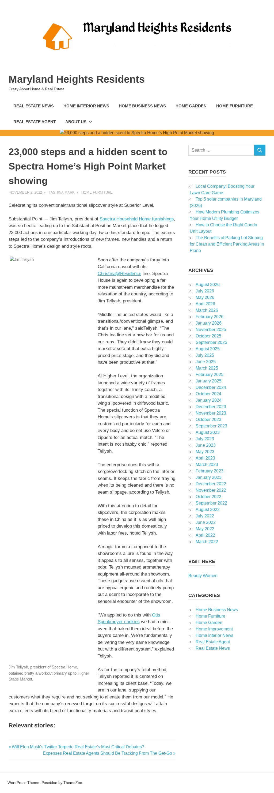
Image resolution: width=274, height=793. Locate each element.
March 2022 (207, 541)
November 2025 (211, 329)
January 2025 (209, 381)
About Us (75, 121)
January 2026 (209, 323)
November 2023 (211, 413)
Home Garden (191, 106)
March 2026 (207, 310)
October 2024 (208, 394)
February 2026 (209, 316)
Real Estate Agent (34, 121)
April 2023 (205, 458)
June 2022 (206, 522)
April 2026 (205, 304)
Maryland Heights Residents (77, 79)
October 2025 (208, 336)
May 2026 (205, 297)
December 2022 (211, 484)
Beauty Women (203, 575)
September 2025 (211, 342)
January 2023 (209, 477)
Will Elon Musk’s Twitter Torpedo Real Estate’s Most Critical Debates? (78, 747)
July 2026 (205, 291)
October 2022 (208, 496)
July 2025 (205, 355)
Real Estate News (33, 106)
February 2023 (209, 471)
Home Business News (142, 106)
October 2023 (208, 419)
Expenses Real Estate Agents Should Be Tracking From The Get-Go (107, 753)
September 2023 (211, 426)
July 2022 (205, 516)
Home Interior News (86, 106)
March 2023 (207, 464)
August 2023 (208, 432)
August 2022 (208, 509)
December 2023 (211, 406)
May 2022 (205, 529)
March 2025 (207, 368)
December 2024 (211, 387)
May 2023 (205, 451)
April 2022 (205, 535)
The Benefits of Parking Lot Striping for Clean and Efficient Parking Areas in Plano (227, 244)
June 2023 (206, 445)
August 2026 (208, 284)
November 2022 (211, 490)
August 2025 (208, 349)
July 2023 (205, 439)
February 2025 (209, 374)
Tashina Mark (62, 192)
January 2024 (209, 400)
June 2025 (206, 361)
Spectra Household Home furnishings (137, 218)
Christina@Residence (119, 273)
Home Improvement (214, 629)
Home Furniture (234, 106)
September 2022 (211, 503)
